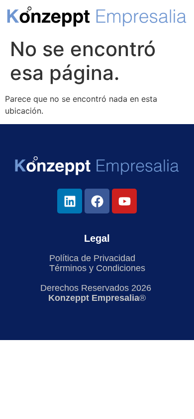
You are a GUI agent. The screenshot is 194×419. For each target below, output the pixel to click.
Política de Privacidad (92, 258)
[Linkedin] (69, 201)
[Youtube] (124, 201)
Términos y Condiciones (97, 268)
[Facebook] (97, 201)
